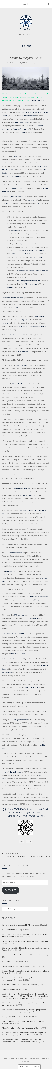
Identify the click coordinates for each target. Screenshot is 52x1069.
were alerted (23, 352)
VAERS (15, 156)
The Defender (17, 384)
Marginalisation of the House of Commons (28, 856)
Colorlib (38, 1059)
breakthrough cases (32, 687)
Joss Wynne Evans (36, 63)
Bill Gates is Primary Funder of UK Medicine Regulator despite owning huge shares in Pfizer (24, 1034)
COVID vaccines (29, 116)
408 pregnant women (26, 244)
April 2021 (26, 46)
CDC (21, 841)
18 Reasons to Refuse (13, 853)
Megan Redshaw (37, 100)
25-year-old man (33, 618)
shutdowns (44, 681)
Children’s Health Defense (12, 298)
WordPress (26, 1061)
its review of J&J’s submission (16, 634)
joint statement (11, 571)
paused (22, 132)
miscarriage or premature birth (31, 250)
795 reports (21, 308)
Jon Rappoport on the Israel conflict (16, 966)
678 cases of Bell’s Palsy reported (25, 254)
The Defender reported (14, 335)
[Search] (48, 4)
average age (15, 230)
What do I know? (8, 930)
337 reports (23, 320)
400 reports (39, 316)
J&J (24, 287)
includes (31, 200)
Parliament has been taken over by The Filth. (20, 955)
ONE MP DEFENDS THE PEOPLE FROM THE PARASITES (25, 941)
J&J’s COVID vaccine (28, 495)
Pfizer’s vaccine (31, 284)
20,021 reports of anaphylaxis (29, 281)
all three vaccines (22, 122)
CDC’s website (22, 365)
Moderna (5, 129)
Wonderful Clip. (8, 962)
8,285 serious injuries (13, 176)
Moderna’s (8, 203)
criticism (5, 691)
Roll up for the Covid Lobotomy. (15, 1016)
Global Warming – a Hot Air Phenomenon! (19, 1028)
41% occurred (16, 188)
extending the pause (35, 600)
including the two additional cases (32, 326)
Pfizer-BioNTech (35, 257)
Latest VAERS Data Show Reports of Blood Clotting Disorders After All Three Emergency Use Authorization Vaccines (28, 812)
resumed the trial (18, 654)
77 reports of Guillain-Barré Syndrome (32, 271)
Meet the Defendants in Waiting (15, 984)
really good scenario (20, 720)
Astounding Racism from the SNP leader (18, 925)
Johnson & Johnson (21, 129)
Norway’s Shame (8, 989)
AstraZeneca (7, 672)
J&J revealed (19, 615)
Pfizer (40, 126)
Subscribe (10, 890)
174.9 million (16, 197)
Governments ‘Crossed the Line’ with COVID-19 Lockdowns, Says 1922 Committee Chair (21, 1040)
